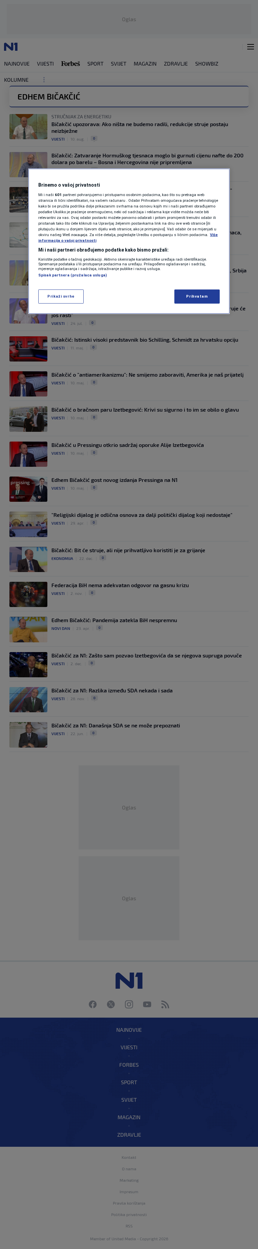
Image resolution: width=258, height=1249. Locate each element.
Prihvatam (197, 296)
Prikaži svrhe (60, 296)
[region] (129, 241)
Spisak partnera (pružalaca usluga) (72, 275)
